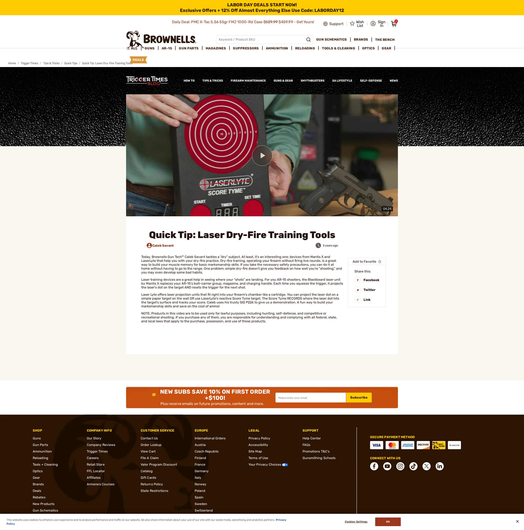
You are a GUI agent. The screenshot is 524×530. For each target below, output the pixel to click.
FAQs (306, 445)
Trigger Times (29, 63)
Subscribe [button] (359, 397)
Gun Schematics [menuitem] (331, 39)
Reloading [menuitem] (305, 48)
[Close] (517, 521)
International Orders (210, 438)
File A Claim (150, 458)
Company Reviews (101, 445)
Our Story (94, 438)
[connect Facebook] (374, 466)
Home (12, 63)
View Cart (148, 451)
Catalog (147, 471)
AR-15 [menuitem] (167, 48)
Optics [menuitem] (368, 48)
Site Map (255, 451)
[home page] (161, 39)
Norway (201, 484)
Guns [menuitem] (150, 48)
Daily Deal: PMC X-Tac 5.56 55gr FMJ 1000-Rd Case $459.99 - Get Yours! (243, 22)
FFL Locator (96, 471)
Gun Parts (40, 445)
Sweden (201, 504)
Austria (200, 445)
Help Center (312, 438)
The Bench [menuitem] (385, 40)
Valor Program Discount (159, 464)
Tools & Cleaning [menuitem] (338, 48)
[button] (377, 23)
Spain (199, 497)
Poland (200, 491)
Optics (38, 471)
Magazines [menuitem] (216, 48)
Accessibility (258, 445)
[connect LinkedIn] (440, 466)
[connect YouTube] (387, 466)
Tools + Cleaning (45, 464)
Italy (198, 478)
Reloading (40, 458)
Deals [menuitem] (138, 60)
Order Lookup (151, 445)
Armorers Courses (101, 484)
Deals (37, 491)
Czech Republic (207, 451)
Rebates (39, 497)
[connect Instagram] (400, 466)
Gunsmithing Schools (319, 458)
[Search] (308, 39)
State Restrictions (154, 491)
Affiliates (94, 478)
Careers (93, 458)
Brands (38, 484)
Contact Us (149, 438)
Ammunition (42, 451)
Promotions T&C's (316, 451)
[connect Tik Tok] (413, 466)
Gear (36, 478)
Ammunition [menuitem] (277, 48)
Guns (37, 438)
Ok (388, 521)
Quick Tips (70, 63)
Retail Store (96, 464)
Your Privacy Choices (265, 464)
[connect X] (426, 466)
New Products (43, 504)
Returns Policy (152, 484)
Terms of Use (258, 458)
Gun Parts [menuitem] (189, 48)
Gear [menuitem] (386, 48)
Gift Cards (148, 478)
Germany (202, 471)
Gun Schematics (45, 510)
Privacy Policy (259, 438)
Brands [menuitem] (361, 39)
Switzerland (204, 510)
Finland (200, 458)
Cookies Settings (356, 521)
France (200, 464)
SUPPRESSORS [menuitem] (246, 48)
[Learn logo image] (150, 81)
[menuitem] (133, 48)
